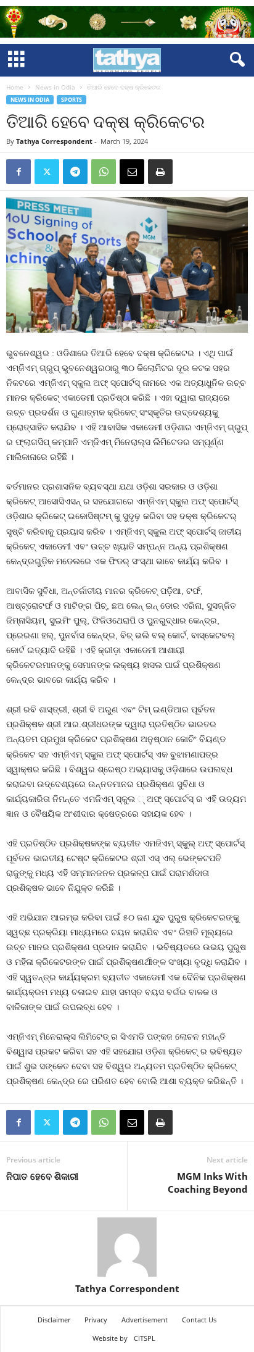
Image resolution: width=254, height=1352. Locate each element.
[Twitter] (47, 171)
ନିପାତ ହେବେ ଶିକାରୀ (42, 1176)
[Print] (160, 171)
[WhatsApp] (103, 171)
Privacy (95, 1319)
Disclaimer (54, 1319)
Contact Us (199, 1319)
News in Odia (55, 87)
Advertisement (144, 1319)
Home (14, 87)
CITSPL (144, 1338)
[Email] (132, 171)
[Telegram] (75, 171)
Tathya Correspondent (54, 141)
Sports (71, 100)
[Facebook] (18, 171)
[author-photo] (127, 1247)
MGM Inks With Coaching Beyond (208, 1182)
